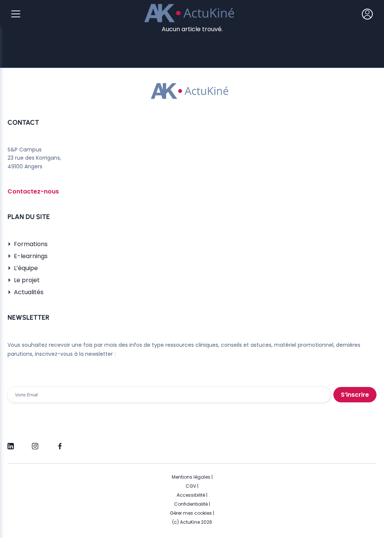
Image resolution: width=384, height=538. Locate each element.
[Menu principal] (16, 14)
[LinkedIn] (11, 443)
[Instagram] (35, 443)
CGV (191, 486)
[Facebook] (59, 443)
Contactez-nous (33, 191)
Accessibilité (191, 495)
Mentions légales (191, 477)
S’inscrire (355, 394)
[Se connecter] (367, 14)
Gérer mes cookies (191, 513)
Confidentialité (191, 504)
